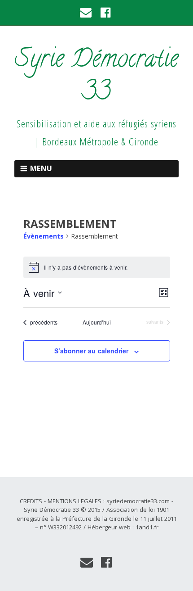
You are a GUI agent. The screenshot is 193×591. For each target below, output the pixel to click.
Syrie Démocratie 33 (96, 77)
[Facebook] (105, 12)
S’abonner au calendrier (91, 350)
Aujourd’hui (97, 322)
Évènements (43, 236)
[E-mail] (86, 12)
